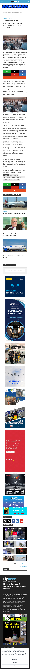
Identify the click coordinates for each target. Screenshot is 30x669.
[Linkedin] (17, 521)
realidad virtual (12, 179)
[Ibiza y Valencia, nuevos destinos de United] (15, 245)
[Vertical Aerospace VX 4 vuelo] (21, 558)
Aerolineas (6, 18)
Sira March (6, 32)
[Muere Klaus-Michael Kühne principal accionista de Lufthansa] (15, 223)
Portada (5, 12)
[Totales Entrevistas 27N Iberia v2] (9, 558)
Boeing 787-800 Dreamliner (9, 177)
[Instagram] (9, 521)
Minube (17, 152)
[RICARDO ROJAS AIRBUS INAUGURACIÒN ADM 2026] (9, 544)
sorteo (18, 179)
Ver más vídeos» (23, 566)
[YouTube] (21, 521)
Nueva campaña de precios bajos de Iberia (14, 213)
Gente (4, 232)
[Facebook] (13, 521)
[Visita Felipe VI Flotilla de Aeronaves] (21, 544)
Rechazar (15, 662)
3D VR (11, 175)
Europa (10, 18)
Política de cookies (6, 655)
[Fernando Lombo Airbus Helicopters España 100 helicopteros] (9, 551)
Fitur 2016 (19, 177)
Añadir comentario (17, 30)
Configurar (15, 665)
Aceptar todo (15, 659)
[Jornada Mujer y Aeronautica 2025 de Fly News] (21, 551)
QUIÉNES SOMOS (7, 611)
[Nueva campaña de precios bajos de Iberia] (15, 203)
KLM (23, 177)
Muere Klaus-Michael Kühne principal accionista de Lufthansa (13, 234)
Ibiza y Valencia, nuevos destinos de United (13, 256)
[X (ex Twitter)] (5, 521)
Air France (16, 175)
